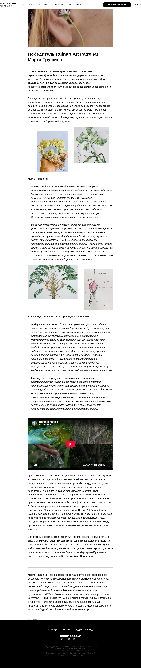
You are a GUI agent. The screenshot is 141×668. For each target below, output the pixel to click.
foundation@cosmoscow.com (70, 655)
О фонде (52, 630)
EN (139, 5)
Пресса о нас (75, 5)
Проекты (43, 5)
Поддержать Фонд (84, 630)
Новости (59, 5)
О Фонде (27, 5)
